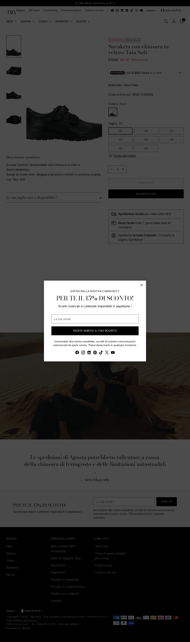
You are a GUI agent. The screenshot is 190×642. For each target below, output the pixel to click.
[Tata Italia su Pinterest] (95, 353)
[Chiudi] (142, 285)
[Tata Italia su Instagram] (83, 353)
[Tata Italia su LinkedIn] (89, 353)
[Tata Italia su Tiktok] (101, 353)
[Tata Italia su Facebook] (77, 353)
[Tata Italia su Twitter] (107, 353)
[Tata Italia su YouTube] (113, 353)
